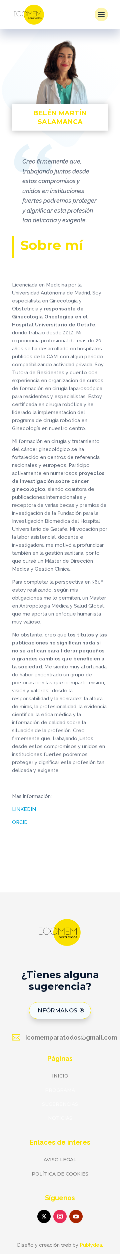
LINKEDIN (24, 809)
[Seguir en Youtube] (76, 1216)
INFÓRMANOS (56, 1010)
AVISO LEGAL (60, 1160)
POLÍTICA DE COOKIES (60, 1174)
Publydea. (91, 1245)
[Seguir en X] (44, 1216)
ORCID (20, 822)
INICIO (60, 1076)
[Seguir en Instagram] (60, 1216)
